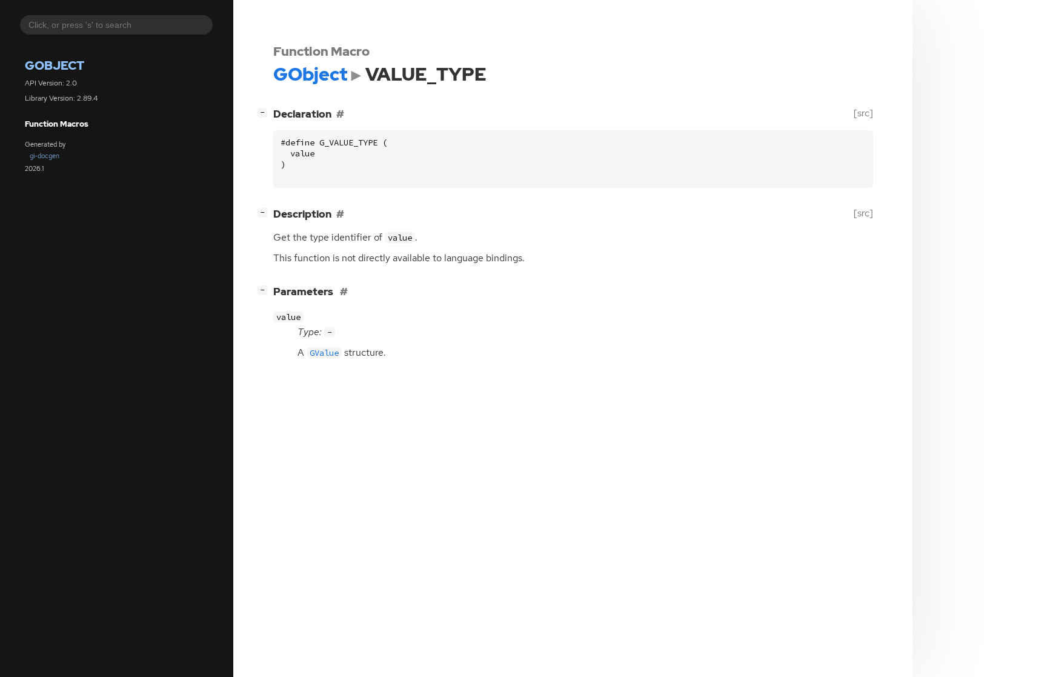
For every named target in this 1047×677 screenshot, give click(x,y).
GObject (54, 65)
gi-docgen (44, 156)
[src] (863, 113)
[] (265, 112)
